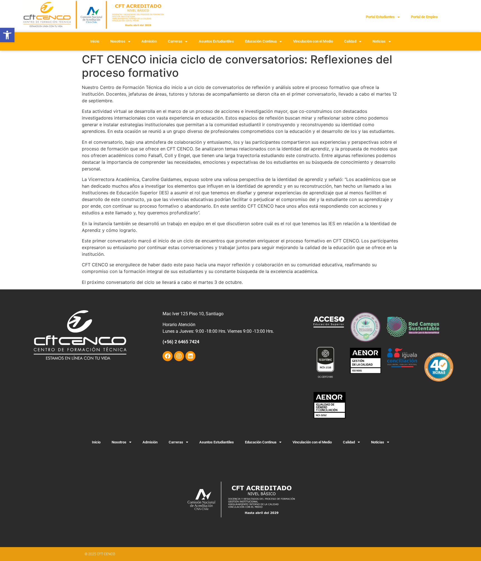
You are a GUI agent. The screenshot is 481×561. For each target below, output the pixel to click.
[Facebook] (168, 356)
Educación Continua (261, 41)
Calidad (350, 41)
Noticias (379, 41)
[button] (7, 35)
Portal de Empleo (424, 17)
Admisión (149, 41)
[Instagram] (179, 356)
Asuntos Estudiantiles (216, 41)
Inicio (94, 41)
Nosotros (117, 41)
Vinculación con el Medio (313, 41)
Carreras (175, 41)
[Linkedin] (190, 356)
